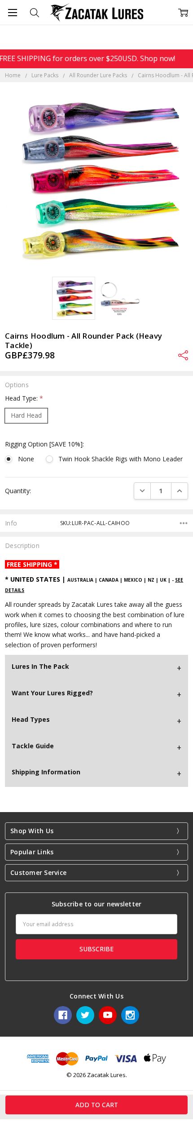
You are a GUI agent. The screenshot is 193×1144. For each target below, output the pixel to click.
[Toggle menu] (12, 12)
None (26, 459)
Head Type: (24, 398)
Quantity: (18, 490)
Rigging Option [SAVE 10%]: (44, 444)
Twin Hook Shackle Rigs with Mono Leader (120, 459)
